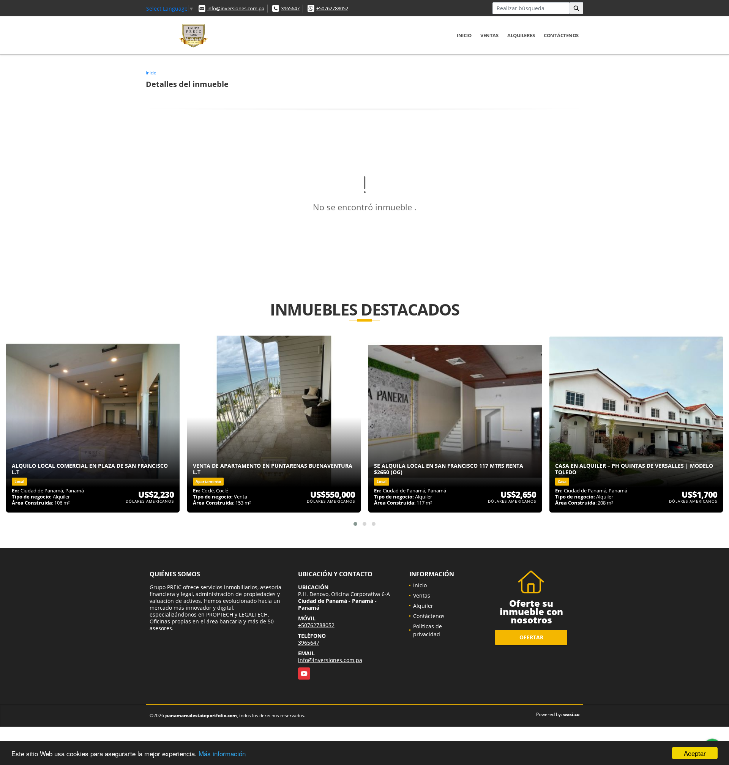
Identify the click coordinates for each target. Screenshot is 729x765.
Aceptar (695, 753)
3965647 (290, 8)
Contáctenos (561, 35)
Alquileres (521, 35)
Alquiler (423, 605)
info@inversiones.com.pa (235, 8)
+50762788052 (332, 8)
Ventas (489, 35)
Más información (222, 753)
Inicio (464, 35)
